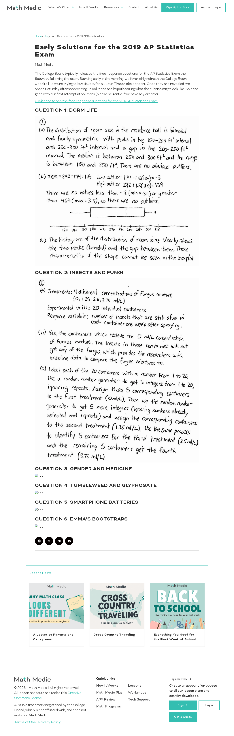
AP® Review (105, 700)
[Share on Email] (69, 541)
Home (38, 36)
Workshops (137, 693)
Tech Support (139, 700)
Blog (46, 36)
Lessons (134, 686)
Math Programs (108, 707)
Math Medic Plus (109, 693)
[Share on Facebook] (39, 541)
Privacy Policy (49, 722)
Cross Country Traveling (114, 635)
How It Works (107, 686)
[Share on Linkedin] (59, 541)
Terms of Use (25, 722)
